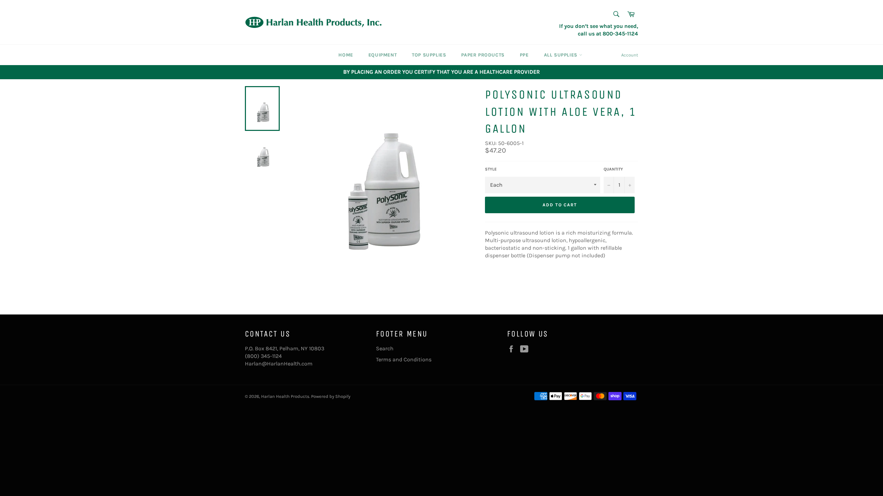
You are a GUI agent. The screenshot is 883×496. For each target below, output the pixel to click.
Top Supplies (429, 55)
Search (385, 348)
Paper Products (482, 55)
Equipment (382, 55)
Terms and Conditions (403, 359)
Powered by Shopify (330, 396)
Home (345, 55)
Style (491, 169)
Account (629, 55)
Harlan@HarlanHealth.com (278, 363)
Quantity (613, 169)
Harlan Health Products (285, 396)
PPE (524, 55)
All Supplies (561, 55)
